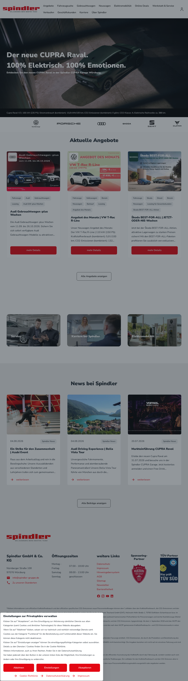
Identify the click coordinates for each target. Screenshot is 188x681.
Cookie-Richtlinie (29, 675)
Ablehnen (19, 667)
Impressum (84, 675)
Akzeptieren (84, 667)
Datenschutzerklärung (57, 675)
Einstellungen (51, 667)
